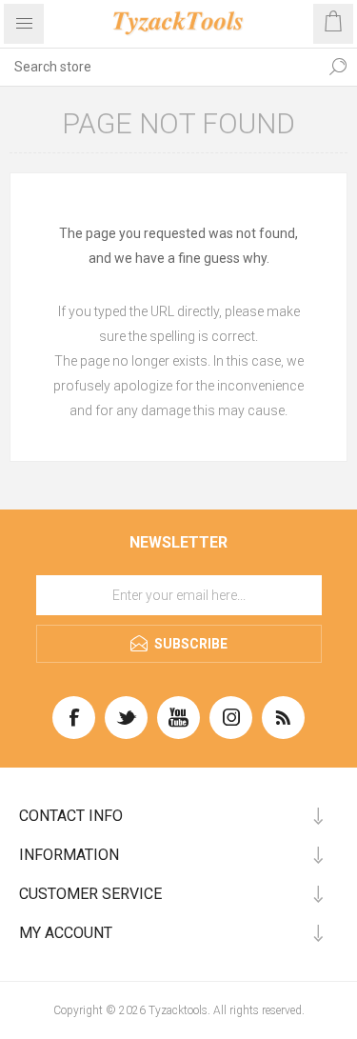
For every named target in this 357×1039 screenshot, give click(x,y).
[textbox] (159, 67)
